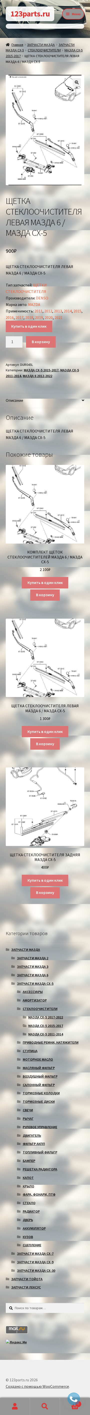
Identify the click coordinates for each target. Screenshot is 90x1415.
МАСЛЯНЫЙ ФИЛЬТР (39, 1068)
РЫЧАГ (28, 1118)
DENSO (42, 297)
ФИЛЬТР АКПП (34, 1143)
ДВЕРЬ (28, 1220)
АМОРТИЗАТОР (35, 1000)
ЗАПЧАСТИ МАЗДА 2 (32, 958)
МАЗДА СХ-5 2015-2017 (41, 370)
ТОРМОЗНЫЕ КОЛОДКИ (41, 1093)
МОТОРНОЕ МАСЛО (38, 1059)
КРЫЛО (28, 1186)
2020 (49, 317)
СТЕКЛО (29, 1203)
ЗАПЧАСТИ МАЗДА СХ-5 (35, 983)
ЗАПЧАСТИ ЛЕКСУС (26, 1287)
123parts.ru (30, 14)
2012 (48, 310)
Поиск (45, 1406)
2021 (58, 317)
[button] (77, 82)
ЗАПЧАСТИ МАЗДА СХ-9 (35, 1262)
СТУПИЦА (30, 1051)
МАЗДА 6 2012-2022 (37, 376)
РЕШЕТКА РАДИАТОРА (40, 1169)
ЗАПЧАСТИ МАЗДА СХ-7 (35, 1253)
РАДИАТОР (31, 1211)
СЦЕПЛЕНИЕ (32, 1245)
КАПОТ (28, 1177)
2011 (38, 310)
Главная (17, 44)
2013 (58, 310)
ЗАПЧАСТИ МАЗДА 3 (32, 966)
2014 (68, 310)
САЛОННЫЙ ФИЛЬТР (39, 1085)
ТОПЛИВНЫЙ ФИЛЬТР (40, 1152)
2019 (39, 317)
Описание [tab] (14, 400)
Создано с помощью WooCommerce (37, 1386)
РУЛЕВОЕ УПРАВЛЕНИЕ (40, 1127)
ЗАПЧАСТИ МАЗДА (41, 44)
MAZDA (34, 304)
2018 (29, 317)
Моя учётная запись (15, 1406)
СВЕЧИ (28, 1110)
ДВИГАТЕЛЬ (32, 1135)
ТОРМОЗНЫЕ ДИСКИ (39, 1101)
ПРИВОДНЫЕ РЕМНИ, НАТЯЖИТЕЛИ (50, 1042)
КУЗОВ (28, 1237)
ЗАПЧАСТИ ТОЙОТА (26, 1279)
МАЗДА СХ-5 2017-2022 (45, 1017)
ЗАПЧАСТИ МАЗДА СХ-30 (36, 1270)
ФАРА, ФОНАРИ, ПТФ (39, 1194)
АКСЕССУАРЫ (33, 992)
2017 (20, 317)
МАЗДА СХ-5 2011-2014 (45, 1034)
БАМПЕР (29, 1160)
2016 (10, 317)
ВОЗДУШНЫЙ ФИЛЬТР (40, 1076)
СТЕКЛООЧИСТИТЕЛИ (44, 50)
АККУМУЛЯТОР (34, 1228)
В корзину (41, 341)
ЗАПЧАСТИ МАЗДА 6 (32, 975)
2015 (78, 310)
